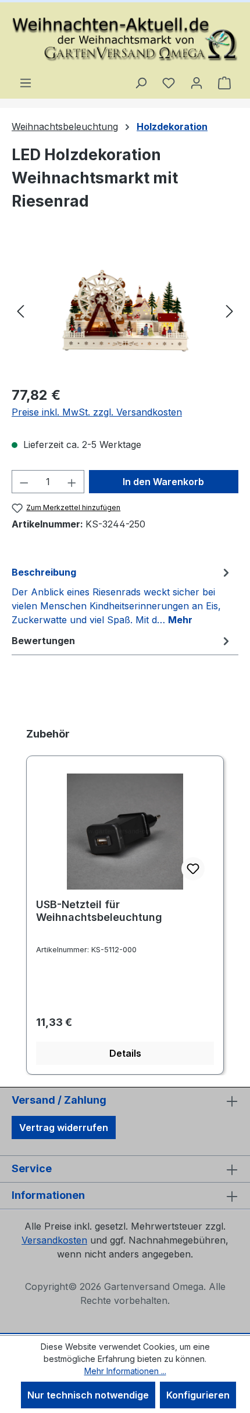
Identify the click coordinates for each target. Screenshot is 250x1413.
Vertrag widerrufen (63, 1127)
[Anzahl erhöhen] (72, 481)
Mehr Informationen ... (125, 1371)
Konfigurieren (198, 1395)
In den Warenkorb (163, 481)
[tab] (122, 595)
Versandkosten (54, 1240)
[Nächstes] (229, 310)
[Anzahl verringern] (24, 481)
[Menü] (26, 82)
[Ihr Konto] (196, 82)
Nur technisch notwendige (88, 1395)
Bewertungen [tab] (43, 640)
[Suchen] (141, 82)
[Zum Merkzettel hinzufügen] (193, 868)
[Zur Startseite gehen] (125, 39)
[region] (125, 310)
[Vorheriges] (20, 310)
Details (125, 1053)
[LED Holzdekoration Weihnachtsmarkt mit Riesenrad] (124, 310)
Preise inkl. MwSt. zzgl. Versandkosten (97, 412)
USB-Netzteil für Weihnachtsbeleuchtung (99, 910)
